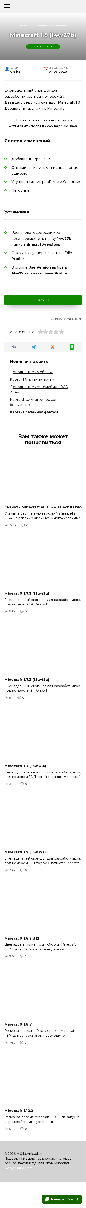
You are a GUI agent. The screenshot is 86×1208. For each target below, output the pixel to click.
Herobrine (20, 190)
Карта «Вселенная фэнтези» (35, 412)
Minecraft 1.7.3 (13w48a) (26, 679)
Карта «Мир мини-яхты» (32, 379)
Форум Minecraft (18, 1168)
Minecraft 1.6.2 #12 (21, 938)
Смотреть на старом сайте (66, 318)
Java (73, 126)
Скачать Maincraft (43, 46)
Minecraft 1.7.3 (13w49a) (26, 593)
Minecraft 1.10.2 (18, 1111)
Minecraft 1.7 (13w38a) (25, 766)
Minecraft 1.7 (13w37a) (25, 852)
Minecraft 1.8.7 (18, 1024)
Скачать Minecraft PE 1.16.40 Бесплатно (43, 507)
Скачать (43, 300)
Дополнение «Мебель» (31, 372)
